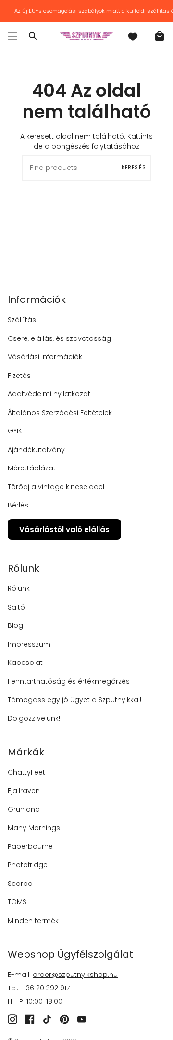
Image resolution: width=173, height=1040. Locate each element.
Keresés (134, 167)
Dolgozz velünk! (34, 718)
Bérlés (18, 505)
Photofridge (28, 865)
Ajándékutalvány (36, 450)
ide (37, 146)
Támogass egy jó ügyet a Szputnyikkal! (74, 699)
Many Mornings (34, 827)
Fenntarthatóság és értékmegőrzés (69, 681)
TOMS (17, 902)
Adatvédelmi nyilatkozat (49, 394)
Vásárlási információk (45, 357)
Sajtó (16, 607)
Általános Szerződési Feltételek (60, 412)
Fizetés (19, 375)
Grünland (24, 809)
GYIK (15, 431)
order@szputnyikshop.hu (75, 974)
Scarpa (20, 883)
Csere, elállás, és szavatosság (59, 338)
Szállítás (22, 320)
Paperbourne (30, 846)
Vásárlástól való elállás (64, 529)
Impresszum (29, 644)
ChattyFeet (26, 772)
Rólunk (19, 588)
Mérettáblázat (32, 468)
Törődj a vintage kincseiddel (56, 487)
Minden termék (33, 920)
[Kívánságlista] (132, 36)
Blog (15, 625)
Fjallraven (24, 790)
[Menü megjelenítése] (12, 36)
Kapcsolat (25, 662)
